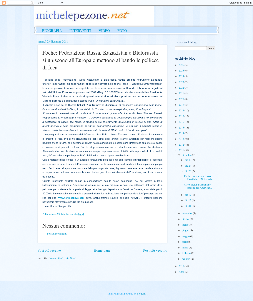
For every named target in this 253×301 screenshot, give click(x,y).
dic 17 (188, 194)
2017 (181, 116)
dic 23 (188, 171)
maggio (186, 236)
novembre (187, 213)
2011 (181, 150)
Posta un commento (57, 233)
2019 (181, 104)
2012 (181, 144)
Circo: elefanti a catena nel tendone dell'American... (198, 186)
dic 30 (188, 160)
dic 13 (188, 200)
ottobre (186, 219)
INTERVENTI (80, 30)
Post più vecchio (155, 250)
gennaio (186, 259)
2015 (181, 127)
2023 (181, 82)
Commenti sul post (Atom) (62, 258)
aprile (185, 241)
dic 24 (188, 165)
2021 (181, 93)
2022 (181, 87)
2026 (181, 65)
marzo (185, 247)
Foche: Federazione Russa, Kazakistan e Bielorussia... (199, 177)
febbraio (186, 253)
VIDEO (104, 30)
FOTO (122, 30)
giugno (186, 230)
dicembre (187, 155)
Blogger (141, 293)
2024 (181, 76)
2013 (181, 139)
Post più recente (49, 250)
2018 (181, 110)
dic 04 (188, 206)
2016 (181, 121)
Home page (102, 250)
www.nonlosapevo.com (71, 197)
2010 (181, 266)
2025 (181, 70)
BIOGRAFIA (52, 30)
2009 (181, 272)
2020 (181, 99)
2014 (181, 133)
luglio (185, 224)
